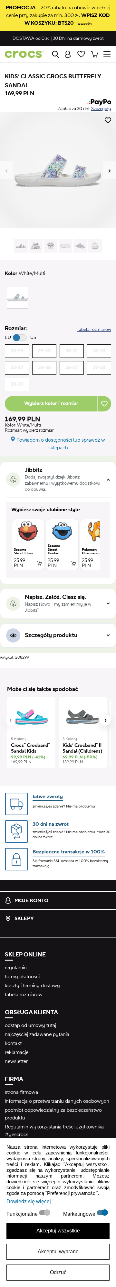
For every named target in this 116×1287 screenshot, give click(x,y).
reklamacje (16, 1052)
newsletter (16, 1061)
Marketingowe (80, 1214)
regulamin (16, 967)
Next (109, 170)
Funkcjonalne (22, 1214)
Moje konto (31, 900)
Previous (6, 170)
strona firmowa (21, 1092)
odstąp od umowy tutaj (30, 1025)
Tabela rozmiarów (94, 330)
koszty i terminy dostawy (32, 985)
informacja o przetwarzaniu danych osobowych (57, 1101)
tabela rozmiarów (24, 994)
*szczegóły (84, 24)
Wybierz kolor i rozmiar (51, 403)
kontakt (13, 1043)
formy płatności (22, 976)
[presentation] (10, 720)
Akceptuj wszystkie (58, 1230)
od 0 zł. (31, 38)
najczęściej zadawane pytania (37, 1034)
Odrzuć (58, 1272)
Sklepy (24, 918)
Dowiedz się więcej (28, 1201)
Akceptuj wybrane (58, 1251)
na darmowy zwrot (78, 38)
